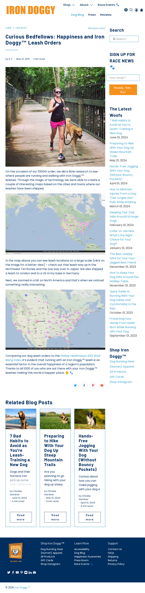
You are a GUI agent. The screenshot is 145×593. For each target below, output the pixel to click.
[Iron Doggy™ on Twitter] (8, 573)
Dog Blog (77, 15)
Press (92, 15)
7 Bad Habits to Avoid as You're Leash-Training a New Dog (121, 126)
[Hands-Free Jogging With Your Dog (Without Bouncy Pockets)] (89, 419)
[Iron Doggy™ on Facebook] (13, 573)
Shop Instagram (121, 382)
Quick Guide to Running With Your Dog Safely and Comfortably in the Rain (123, 299)
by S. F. (9, 58)
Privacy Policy (116, 564)
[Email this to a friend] (101, 385)
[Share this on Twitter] (75, 385)
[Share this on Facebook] (84, 385)
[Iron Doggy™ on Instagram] (26, 573)
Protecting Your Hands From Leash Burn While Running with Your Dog (123, 325)
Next (102, 28)
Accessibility (81, 549)
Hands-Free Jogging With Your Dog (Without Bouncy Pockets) (124, 172)
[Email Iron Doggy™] (34, 573)
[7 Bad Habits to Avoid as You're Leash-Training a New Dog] (21, 419)
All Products (118, 372)
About (84, 5)
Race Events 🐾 (108, 5)
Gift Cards (117, 377)
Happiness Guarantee (87, 556)
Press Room (81, 560)
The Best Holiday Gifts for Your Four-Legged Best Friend (123, 258)
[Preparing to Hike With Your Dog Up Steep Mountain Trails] (55, 419)
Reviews (106, 15)
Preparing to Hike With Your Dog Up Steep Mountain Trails (122, 149)
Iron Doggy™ (22, 587)
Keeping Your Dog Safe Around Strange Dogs (124, 216)
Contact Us (115, 549)
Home (8, 28)
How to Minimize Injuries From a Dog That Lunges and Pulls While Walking (123, 195)
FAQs (111, 553)
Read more (21, 517)
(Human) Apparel (122, 367)
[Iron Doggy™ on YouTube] (17, 573)
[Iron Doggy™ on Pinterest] (21, 573)
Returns (112, 560)
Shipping (113, 556)
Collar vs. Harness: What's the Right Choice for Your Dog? (122, 237)
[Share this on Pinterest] (93, 385)
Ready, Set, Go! (123, 89)
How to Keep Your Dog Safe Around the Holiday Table (124, 277)
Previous (93, 28)
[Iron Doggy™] (30, 10)
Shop (67, 5)
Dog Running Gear (122, 361)
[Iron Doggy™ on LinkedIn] (30, 573)
